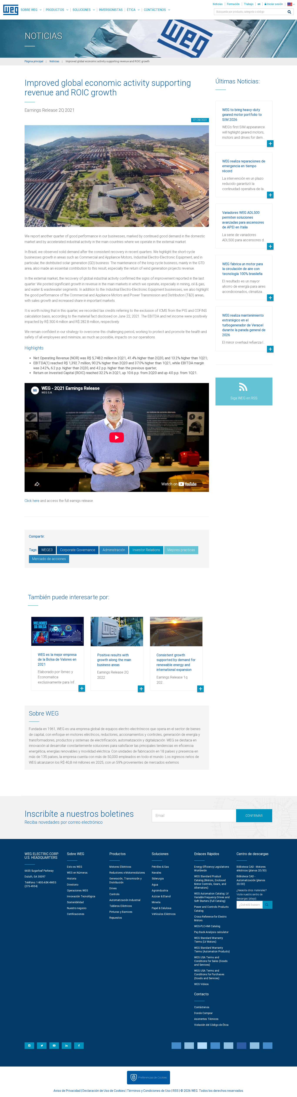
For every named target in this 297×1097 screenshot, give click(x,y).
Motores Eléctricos (120, 866)
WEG (9, 10)
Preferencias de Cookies (152, 1077)
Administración (114, 550)
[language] (291, 4)
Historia (71, 878)
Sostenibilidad (75, 902)
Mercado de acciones (49, 559)
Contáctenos (155, 10)
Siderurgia (158, 878)
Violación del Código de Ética (211, 1024)
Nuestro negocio (76, 908)
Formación (233, 4)
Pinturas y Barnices (120, 911)
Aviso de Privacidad (66, 1090)
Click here (32, 501)
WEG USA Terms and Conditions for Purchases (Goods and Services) (209, 974)
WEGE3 (47, 550)
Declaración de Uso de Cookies (103, 1090)
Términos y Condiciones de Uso (149, 1090)
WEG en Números (77, 872)
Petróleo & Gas (160, 866)
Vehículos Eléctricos (164, 914)
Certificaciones (75, 914)
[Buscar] (289, 12)
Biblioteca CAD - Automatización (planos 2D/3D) (251, 880)
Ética (131, 10)
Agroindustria (160, 890)
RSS (176, 1090)
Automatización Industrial (124, 900)
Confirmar (254, 815)
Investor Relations (146, 550)
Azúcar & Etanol (161, 896)
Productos (55, 10)
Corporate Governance (77, 550)
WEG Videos (201, 984)
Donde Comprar (203, 1013)
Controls (114, 894)
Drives (113, 888)
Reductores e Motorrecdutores (127, 872)
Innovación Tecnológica (81, 896)
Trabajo (248, 4)
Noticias (218, 4)
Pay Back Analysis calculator (211, 932)
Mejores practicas (181, 550)
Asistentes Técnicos (206, 1019)
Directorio (72, 884)
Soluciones (82, 10)
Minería (156, 902)
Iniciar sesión (274, 4)
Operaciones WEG (77, 890)
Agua (155, 884)
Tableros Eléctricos (120, 906)
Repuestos (115, 917)
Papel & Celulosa (161, 908)
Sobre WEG (29, 10)
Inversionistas (111, 10)
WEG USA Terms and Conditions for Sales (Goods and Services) (211, 961)
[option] (57, 650)
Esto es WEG (74, 866)
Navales (156, 872)
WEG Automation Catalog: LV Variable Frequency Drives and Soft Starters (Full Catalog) (212, 897)
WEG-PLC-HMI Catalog (207, 926)
